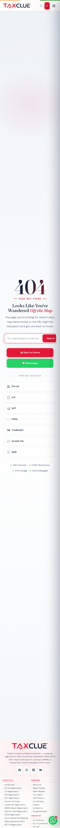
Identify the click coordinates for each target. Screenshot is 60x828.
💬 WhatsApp (30, 363)
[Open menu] (53, 5)
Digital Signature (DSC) (14, 821)
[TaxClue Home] (17, 5)
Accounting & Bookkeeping (16, 818)
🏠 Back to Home (30, 352)
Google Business (40, 811)
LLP (11, 397)
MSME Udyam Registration (16, 808)
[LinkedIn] (33, 770)
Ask (47, 5)
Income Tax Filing (12, 801)
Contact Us (38, 808)
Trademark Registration (15, 805)
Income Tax (15, 441)
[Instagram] (27, 770)
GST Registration (11, 798)
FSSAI (12, 419)
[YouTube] (41, 770)
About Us (37, 785)
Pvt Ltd (13, 386)
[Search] (41, 5)
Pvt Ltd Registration (13, 788)
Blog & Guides (39, 788)
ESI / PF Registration (13, 825)
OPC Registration (11, 795)
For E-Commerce (40, 823)
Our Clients (37, 795)
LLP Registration (11, 791)
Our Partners (38, 801)
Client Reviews (39, 791)
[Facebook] (19, 770)
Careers (36, 805)
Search (50, 338)
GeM (11, 452)
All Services (9, 785)
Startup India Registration (16, 811)
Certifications (38, 798)
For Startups (38, 820)
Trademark (15, 430)
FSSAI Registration (12, 815)
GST (11, 408)
